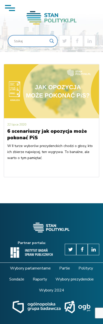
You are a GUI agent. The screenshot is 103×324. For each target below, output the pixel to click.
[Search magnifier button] (51, 41)
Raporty (40, 279)
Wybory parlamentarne (30, 268)
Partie (64, 268)
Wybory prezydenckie (75, 279)
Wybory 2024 (51, 290)
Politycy (85, 268)
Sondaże (16, 279)
